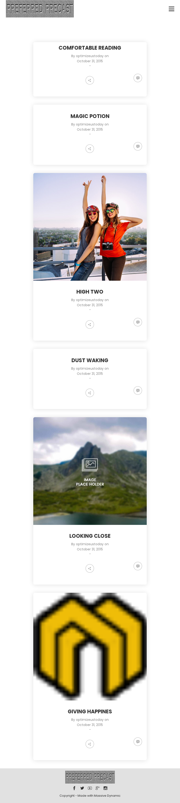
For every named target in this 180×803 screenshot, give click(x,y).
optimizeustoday (90, 56)
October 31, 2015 (90, 61)
